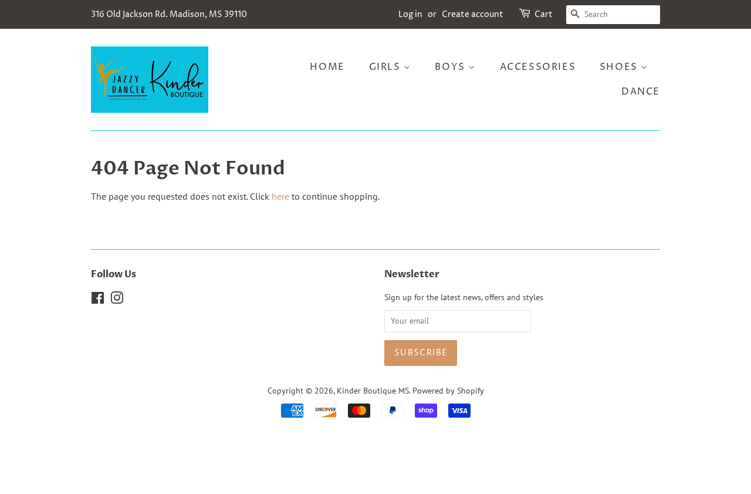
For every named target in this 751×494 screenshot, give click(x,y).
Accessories (538, 67)
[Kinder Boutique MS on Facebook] (97, 300)
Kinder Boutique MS (373, 390)
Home (327, 67)
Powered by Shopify (448, 390)
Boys (451, 67)
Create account (472, 14)
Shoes (620, 67)
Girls (386, 67)
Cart (544, 14)
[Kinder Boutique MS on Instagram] (116, 300)
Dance (640, 91)
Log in (410, 14)
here (280, 196)
